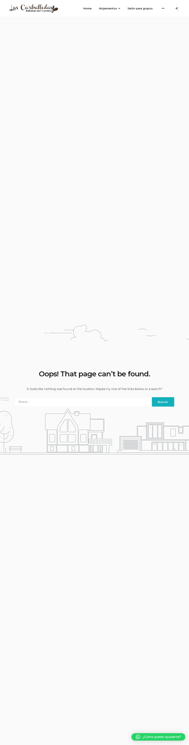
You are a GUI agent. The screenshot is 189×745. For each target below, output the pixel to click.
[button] (158, 737)
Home (87, 8)
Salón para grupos (140, 8)
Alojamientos (108, 8)
